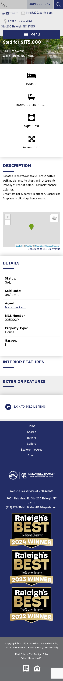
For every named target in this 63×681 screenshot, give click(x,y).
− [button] (7, 222)
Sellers (31, 444)
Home (31, 426)
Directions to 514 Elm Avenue (44, 249)
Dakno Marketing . (31, 658)
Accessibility (51, 647)
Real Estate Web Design (28, 654)
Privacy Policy (35, 647)
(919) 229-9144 (15, 507)
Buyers (31, 438)
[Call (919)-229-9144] (4, 4)
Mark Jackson (15, 307)
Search (31, 432)
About (32, 455)
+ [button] (7, 217)
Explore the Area (31, 450)
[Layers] (54, 218)
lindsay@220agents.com (42, 507)
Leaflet (19, 245)
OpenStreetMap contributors (47, 245)
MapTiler (29, 245)
